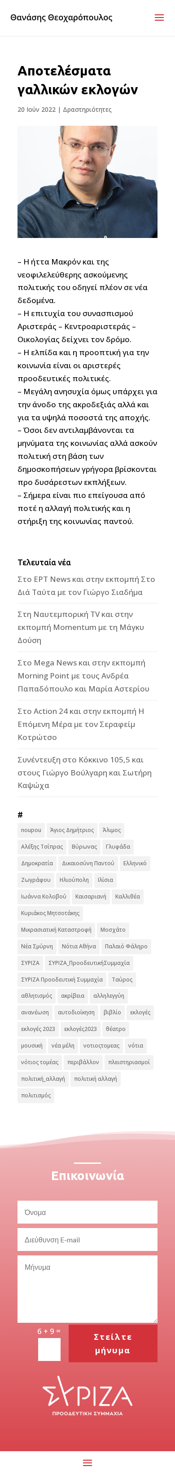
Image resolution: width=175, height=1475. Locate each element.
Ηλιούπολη (74, 880)
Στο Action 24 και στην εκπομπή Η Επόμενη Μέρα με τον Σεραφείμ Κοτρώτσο (81, 724)
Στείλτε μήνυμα (113, 1343)
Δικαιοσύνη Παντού (88, 863)
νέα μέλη (63, 1045)
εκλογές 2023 (38, 1029)
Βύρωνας (84, 846)
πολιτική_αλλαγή (43, 1079)
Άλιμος (112, 830)
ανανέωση (35, 1012)
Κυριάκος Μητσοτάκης (50, 913)
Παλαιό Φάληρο (126, 946)
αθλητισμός (36, 995)
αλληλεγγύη (108, 995)
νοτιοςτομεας (101, 1045)
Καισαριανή (90, 896)
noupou (31, 830)
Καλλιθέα (127, 896)
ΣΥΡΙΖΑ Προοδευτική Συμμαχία (62, 979)
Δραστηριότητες (87, 109)
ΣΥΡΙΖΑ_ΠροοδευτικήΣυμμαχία (89, 963)
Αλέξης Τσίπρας (42, 846)
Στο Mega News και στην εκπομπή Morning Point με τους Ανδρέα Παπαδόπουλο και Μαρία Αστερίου (83, 675)
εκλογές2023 (80, 1029)
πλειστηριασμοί (129, 1062)
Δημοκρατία (37, 863)
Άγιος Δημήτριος (72, 830)
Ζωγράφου (36, 880)
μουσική (32, 1045)
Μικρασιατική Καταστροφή (56, 929)
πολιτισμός (36, 1095)
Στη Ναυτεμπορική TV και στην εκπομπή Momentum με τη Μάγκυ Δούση (81, 627)
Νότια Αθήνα (79, 946)
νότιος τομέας (39, 1062)
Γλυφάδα (118, 846)
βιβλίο (112, 1012)
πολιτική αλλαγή (95, 1079)
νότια (135, 1045)
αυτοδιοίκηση (76, 1012)
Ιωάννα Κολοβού (43, 896)
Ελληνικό (135, 863)
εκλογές (140, 1012)
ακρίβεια (72, 995)
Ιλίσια (105, 880)
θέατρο (116, 1029)
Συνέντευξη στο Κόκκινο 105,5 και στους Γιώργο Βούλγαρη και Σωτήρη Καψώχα (85, 772)
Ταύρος (122, 979)
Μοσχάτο (113, 929)
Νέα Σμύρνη (37, 946)
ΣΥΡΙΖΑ (30, 963)
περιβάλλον (83, 1062)
